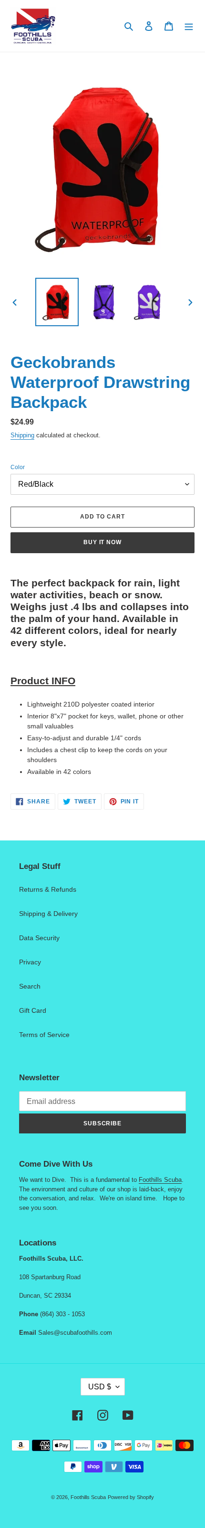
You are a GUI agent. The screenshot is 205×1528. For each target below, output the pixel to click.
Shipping (22, 435)
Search (30, 986)
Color (17, 467)
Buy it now (102, 542)
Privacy (30, 962)
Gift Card (32, 1010)
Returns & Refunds (47, 889)
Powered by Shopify (131, 1497)
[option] (57, 302)
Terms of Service (44, 1034)
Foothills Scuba (160, 1179)
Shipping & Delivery (48, 913)
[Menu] (189, 26)
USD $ (99, 1387)
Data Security (39, 938)
